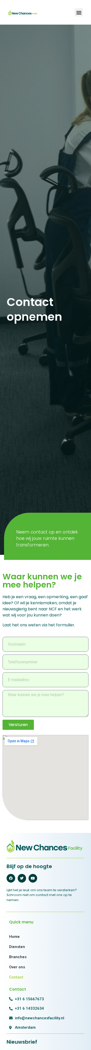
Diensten (17, 946)
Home (14, 936)
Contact (16, 977)
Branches (18, 957)
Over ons (17, 967)
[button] (79, 12)
